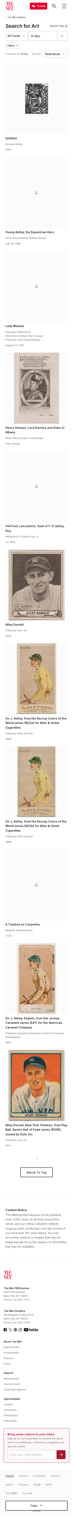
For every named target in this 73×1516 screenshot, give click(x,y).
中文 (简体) (11, 1493)
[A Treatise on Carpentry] (36, 884)
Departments (11, 1347)
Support (8, 1372)
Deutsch (23, 1484)
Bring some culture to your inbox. (31, 1434)
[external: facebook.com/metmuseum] (5, 1329)
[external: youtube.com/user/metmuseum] (31, 1329)
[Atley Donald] (36, 585)
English (9, 1475)
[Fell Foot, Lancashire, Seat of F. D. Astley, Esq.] (36, 486)
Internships (10, 1420)
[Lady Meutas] (36, 286)
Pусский (27, 1493)
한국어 (48, 1484)
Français (55, 1475)
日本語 (37, 1484)
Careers (8, 1404)
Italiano (9, 1484)
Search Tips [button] (57, 25)
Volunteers (10, 1409)
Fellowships (11, 1415)
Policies (8, 1358)
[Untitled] (36, 98)
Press (7, 1363)
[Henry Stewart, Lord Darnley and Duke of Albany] (36, 388)
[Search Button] (54, 6)
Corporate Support (15, 1389)
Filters (11, 45)
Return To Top (37, 1172)
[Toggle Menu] (64, 6)
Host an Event (12, 1384)
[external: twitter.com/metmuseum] (10, 1329)
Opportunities (12, 1398)
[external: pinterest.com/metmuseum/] (15, 1329)
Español (23, 1475)
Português (39, 1475)
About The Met (13, 1341)
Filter (34, 1505)
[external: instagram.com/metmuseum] (20, 1329)
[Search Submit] (62, 36)
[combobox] (43, 36)
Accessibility (11, 1352)
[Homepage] (9, 6)
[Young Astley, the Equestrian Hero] (36, 192)
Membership (11, 1378)
